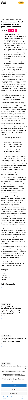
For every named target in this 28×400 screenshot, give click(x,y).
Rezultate (12, 19)
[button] (26, 368)
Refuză (14, 389)
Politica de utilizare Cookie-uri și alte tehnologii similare (9, 397)
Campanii (3, 273)
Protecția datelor (23, 397)
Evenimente (4, 275)
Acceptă (14, 385)
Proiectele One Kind (5, 19)
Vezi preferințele (14, 393)
